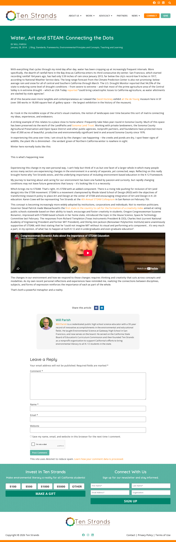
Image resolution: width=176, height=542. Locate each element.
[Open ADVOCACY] (112, 15)
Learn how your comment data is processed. (99, 459)
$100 (13, 486)
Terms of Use (162, 535)
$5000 (61, 486)
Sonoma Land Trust (83, 125)
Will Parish (20, 44)
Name (34, 404)
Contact (131, 535)
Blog (32, 47)
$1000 (45, 486)
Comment (36, 371)
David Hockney (105, 99)
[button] (169, 3)
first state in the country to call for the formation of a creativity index (104, 208)
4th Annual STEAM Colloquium (98, 199)
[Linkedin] (163, 2)
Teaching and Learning (111, 47)
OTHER (77, 486)
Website (34, 426)
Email (34, 415)
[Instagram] (158, 2)
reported (72, 90)
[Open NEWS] (139, 15)
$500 (29, 486)
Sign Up (130, 501)
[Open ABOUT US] (81, 15)
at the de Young (130, 99)
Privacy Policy (145, 535)
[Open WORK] (94, 15)
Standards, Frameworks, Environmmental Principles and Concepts (67, 47)
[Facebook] (154, 2)
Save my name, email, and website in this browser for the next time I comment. (76, 436)
